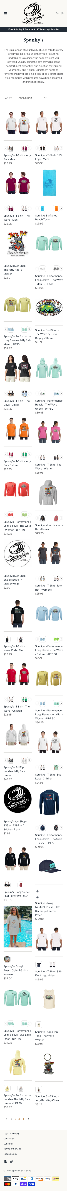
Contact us (9, 1138)
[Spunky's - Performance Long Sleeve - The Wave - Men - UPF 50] (49, 243)
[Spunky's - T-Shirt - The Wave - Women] (49, 432)
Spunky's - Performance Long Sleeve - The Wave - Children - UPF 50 (49, 650)
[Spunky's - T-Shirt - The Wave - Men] (18, 183)
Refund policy (10, 1154)
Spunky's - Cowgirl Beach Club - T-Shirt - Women (16, 970)
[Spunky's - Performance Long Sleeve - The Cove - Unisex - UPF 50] (49, 802)
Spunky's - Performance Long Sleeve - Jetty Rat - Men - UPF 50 (17, 340)
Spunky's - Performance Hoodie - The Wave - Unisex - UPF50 (49, 404)
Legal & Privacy (11, 1133)
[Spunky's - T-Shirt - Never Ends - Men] (18, 613)
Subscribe (9, 1144)
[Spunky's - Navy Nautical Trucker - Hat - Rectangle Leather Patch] (49, 867)
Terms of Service (12, 1149)
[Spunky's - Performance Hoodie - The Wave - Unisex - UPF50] (49, 368)
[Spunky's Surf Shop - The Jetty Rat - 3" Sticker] (18, 243)
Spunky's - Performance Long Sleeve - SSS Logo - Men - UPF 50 (17, 1034)
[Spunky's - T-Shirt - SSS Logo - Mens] (49, 122)
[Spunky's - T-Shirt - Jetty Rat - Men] (18, 122)
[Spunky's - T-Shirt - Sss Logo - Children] (49, 742)
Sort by (8, 97)
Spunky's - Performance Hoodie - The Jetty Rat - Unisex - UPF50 (17, 1099)
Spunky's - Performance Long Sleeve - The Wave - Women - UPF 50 (17, 525)
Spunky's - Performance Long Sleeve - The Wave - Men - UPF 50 (49, 279)
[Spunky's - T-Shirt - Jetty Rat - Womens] (49, 553)
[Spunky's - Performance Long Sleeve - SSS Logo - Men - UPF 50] (18, 998)
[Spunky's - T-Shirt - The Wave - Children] (18, 674)
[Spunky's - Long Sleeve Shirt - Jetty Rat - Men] (18, 859)
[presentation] (29, 148)
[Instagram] (11, 1161)
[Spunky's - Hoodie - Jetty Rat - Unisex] (49, 492)
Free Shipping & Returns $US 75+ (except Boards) (33, 29)
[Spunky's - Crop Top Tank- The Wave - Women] (49, 999)
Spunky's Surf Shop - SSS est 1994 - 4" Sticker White (15, 579)
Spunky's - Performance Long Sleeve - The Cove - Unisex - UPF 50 (49, 838)
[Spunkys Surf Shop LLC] (33, 13)
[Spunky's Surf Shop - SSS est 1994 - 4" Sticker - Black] (18, 799)
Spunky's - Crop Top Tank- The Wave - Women (46, 1035)
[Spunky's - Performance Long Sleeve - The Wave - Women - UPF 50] (18, 489)
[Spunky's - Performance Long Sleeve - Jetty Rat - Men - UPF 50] (18, 303)
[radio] (11, 148)
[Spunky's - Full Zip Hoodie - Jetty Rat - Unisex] (18, 734)
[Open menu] (6, 13)
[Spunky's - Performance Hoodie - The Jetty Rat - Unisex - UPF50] (18, 1062)
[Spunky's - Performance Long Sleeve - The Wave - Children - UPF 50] (49, 613)
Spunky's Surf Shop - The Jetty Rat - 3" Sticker (15, 269)
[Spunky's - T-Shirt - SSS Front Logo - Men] (49, 939)
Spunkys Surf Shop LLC (23, 1170)
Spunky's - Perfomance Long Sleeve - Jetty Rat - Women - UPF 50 (49, 714)
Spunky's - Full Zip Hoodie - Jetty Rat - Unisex (14, 771)
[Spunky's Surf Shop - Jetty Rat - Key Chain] (49, 1064)
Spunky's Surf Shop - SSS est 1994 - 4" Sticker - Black (15, 825)
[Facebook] (5, 1161)
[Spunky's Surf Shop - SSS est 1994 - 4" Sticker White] (18, 553)
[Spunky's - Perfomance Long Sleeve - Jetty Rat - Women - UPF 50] (49, 678)
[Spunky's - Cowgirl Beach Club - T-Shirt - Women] (18, 927)
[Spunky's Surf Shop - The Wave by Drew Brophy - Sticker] (49, 308)
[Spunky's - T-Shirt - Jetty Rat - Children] (18, 428)
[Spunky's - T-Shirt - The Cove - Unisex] (18, 368)
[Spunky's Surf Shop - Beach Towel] (49, 183)
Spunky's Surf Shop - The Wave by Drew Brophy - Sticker (47, 334)
